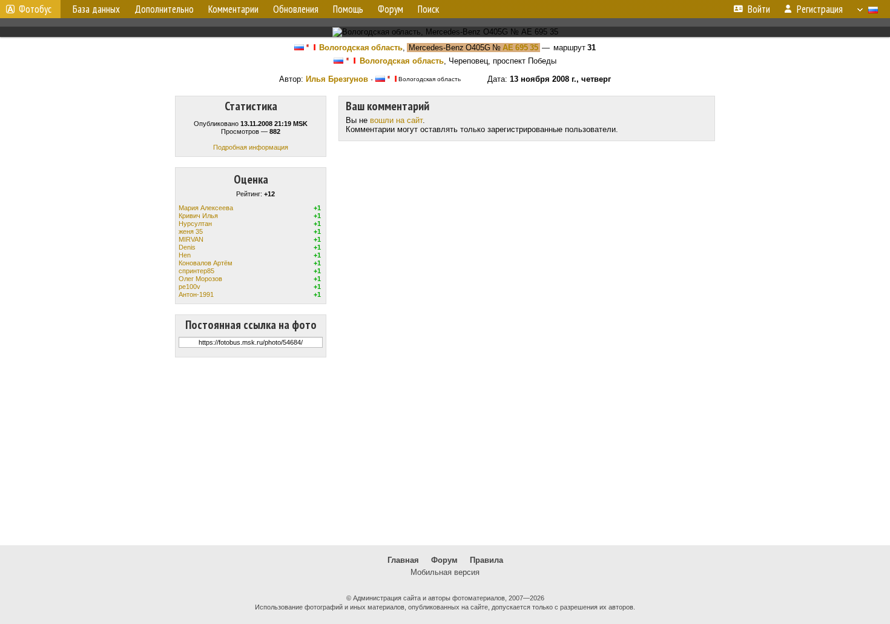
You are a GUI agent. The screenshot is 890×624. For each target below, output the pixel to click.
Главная (403, 560)
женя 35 (191, 231)
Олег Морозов (200, 278)
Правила (486, 560)
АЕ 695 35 (520, 47)
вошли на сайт (396, 120)
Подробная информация (250, 147)
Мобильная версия (445, 572)
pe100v (189, 286)
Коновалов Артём (205, 263)
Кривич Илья (198, 215)
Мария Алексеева (206, 207)
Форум (444, 560)
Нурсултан (195, 223)
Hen (185, 255)
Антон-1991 (196, 294)
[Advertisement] (445, 451)
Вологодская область (361, 47)
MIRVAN (191, 239)
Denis (187, 247)
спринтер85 (196, 270)
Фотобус (35, 9)
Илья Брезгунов (337, 79)
